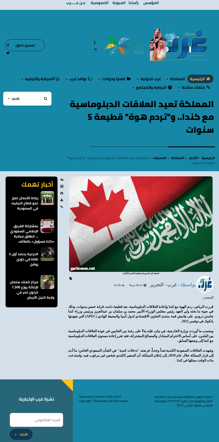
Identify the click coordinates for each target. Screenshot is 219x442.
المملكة (177, 157)
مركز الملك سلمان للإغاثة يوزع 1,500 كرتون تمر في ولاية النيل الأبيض (32, 290)
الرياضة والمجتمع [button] (151, 87)
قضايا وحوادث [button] (113, 78)
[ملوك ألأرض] (158, 45)
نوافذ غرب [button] (77, 78)
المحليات (159, 157)
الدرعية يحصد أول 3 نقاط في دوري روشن (23, 259)
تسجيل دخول (25, 45)
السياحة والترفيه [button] (39, 78)
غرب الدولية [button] (150, 78)
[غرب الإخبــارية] (181, 45)
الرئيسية (198, 78)
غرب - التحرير (163, 284)
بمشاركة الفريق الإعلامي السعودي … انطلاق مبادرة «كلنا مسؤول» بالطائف (32, 234)
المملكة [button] (177, 78)
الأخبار (193, 157)
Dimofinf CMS (103, 396)
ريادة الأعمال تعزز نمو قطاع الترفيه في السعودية (25, 203)
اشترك (23, 434)
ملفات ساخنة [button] (193, 87)
